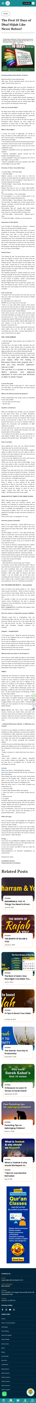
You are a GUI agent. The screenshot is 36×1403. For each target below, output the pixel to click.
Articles (5, 13)
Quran (18, 1402)
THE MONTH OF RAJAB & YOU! (16, 940)
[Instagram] (6, 1310)
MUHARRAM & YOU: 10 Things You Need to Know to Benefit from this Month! (18, 903)
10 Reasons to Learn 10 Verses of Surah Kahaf (15, 1089)
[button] (2, 3)
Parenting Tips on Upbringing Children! (15, 1126)
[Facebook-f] (2, 1310)
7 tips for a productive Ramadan (15, 1174)
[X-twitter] (14, 1310)
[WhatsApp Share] (34, 695)
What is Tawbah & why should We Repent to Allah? (16, 1164)
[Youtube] (10, 1310)
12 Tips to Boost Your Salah (18, 1013)
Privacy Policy (6, 1305)
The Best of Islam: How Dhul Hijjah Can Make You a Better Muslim (18, 977)
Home (3, 1402)
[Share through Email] (34, 700)
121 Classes (25, 1402)
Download (32, 1402)
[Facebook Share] (34, 704)
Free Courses (11, 1402)
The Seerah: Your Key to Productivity (16, 1052)
